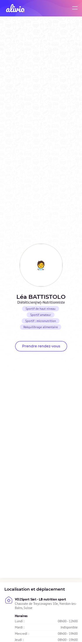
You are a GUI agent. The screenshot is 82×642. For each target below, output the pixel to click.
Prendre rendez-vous (41, 346)
